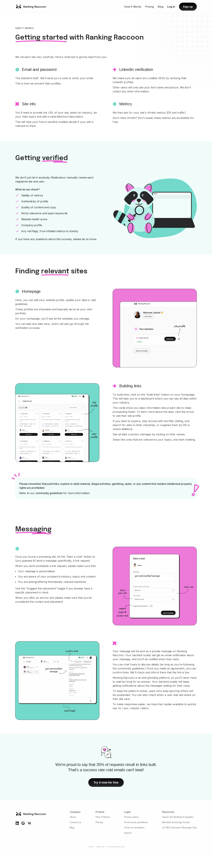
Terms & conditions (134, 827)
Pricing (149, 6)
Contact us (75, 822)
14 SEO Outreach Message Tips (179, 827)
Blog (160, 6)
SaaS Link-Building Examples (178, 817)
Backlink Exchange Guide (175, 822)
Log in (171, 6)
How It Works (132, 6)
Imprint (128, 833)
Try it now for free (106, 782)
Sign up (188, 6)
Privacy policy (131, 817)
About (73, 817)
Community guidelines (136, 822)
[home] (30, 6)
